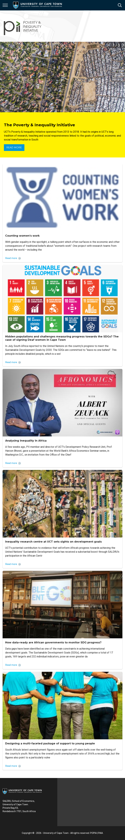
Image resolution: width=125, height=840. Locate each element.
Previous (109, 45)
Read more (14, 147)
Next (123, 45)
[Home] (22, 791)
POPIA (93, 833)
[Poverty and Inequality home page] (23, 26)
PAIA (100, 833)
